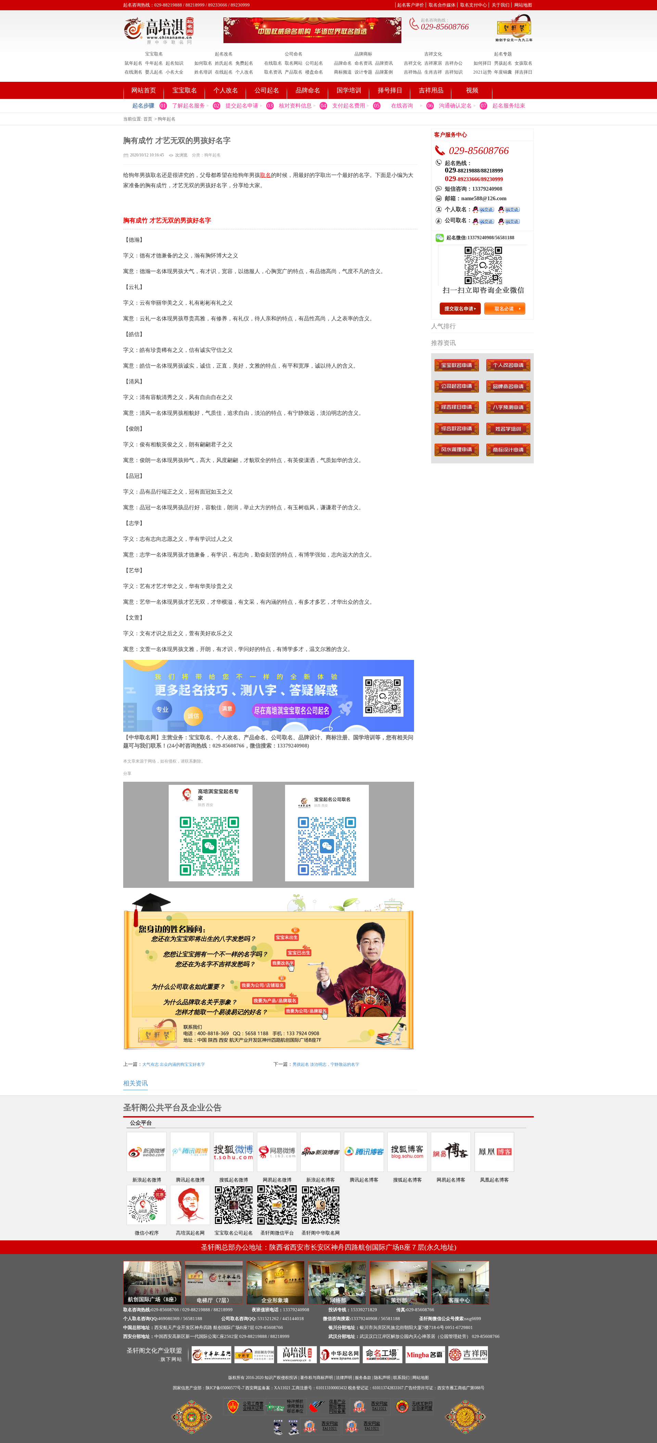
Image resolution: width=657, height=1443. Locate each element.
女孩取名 (523, 63)
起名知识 (174, 63)
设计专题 (363, 72)
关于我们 (501, 5)
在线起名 (224, 72)
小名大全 (174, 72)
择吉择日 (523, 72)
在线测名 (133, 72)
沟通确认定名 (455, 105)
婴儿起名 (154, 72)
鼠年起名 (133, 63)
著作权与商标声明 (316, 1377)
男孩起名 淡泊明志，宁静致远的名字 (326, 1064)
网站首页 (143, 90)
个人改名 (244, 72)
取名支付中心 (473, 5)
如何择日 (482, 63)
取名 (265, 175)
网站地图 (523, 5)
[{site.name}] (160, 42)
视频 (472, 90)
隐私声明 (382, 1377)
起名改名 (224, 54)
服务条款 (363, 1377)
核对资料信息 (295, 105)
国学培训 (349, 90)
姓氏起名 (224, 63)
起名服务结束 (508, 105)
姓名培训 (203, 72)
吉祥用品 (431, 90)
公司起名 (314, 63)
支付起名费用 (348, 105)
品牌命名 (343, 63)
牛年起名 (154, 63)
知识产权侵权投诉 (281, 1377)
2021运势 (482, 72)
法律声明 (344, 1377)
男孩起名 (503, 63)
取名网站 (293, 63)
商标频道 (343, 72)
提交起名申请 (242, 105)
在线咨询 (402, 105)
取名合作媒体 (442, 5)
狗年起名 (167, 119)
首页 (147, 119)
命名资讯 (363, 63)
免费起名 (244, 63)
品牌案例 (384, 72)
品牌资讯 (384, 63)
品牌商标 (363, 54)
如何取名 (203, 63)
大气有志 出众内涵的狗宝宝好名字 (173, 1064)
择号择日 (390, 90)
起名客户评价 (410, 5)
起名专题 (503, 54)
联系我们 (401, 1377)
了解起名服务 (188, 105)
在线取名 (273, 63)
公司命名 (293, 54)
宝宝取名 (154, 54)
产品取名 (293, 72)
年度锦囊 (503, 72)
